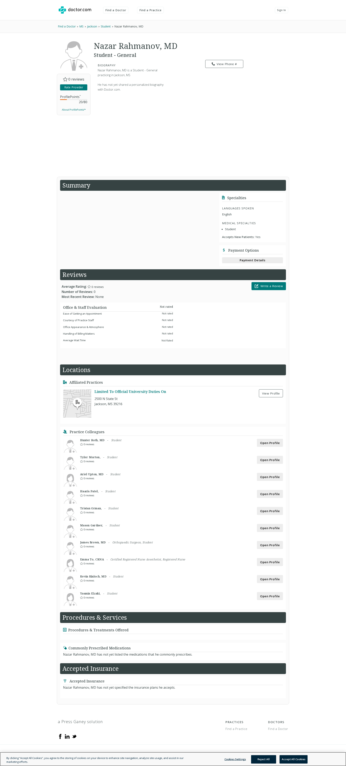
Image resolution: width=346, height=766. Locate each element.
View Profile (271, 393)
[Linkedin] (67, 736)
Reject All (263, 759)
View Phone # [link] (227, 64)
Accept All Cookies (293, 759)
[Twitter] (74, 736)
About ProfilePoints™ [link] (74, 109)
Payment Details (253, 260)
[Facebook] (60, 736)
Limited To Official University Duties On (130, 391)
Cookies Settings (235, 759)
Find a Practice (150, 10)
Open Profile (270, 443)
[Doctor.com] (75, 10)
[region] (173, 759)
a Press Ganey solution (80, 721)
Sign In (281, 10)
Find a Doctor (115, 10)
